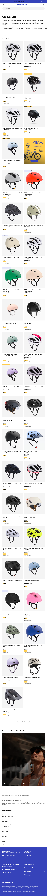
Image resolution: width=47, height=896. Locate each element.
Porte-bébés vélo (5, 814)
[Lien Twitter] (6, 872)
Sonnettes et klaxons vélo (7, 819)
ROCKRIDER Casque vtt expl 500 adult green (12, 646)
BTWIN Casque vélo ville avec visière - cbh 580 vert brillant (34, 226)
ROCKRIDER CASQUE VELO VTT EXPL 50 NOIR (33, 96)
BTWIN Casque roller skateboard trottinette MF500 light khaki (10, 355)
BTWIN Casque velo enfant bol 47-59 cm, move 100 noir (12, 452)
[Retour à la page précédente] (18, 721)
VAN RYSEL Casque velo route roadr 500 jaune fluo (33, 549)
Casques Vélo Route (19, 28)
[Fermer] (44, 1)
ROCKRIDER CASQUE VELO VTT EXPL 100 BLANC (12, 549)
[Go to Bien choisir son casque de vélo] (42, 784)
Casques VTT (28, 28)
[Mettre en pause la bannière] (42, 1)
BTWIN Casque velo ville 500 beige (32, 677)
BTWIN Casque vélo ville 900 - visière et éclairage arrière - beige (33, 516)
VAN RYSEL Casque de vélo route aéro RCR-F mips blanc (13, 129)
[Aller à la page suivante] (28, 721)
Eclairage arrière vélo (6, 824)
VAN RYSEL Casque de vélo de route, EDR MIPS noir (33, 419)
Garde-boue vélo (5, 826)
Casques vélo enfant (7, 28)
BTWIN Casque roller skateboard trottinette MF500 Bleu (31, 581)
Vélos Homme (5, 831)
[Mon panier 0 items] (43, 4)
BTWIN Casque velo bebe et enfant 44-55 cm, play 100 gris (12, 193)
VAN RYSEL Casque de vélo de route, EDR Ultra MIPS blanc (33, 258)
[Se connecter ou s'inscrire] (40, 4)
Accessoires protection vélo (8, 833)
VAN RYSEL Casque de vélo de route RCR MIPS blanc (33, 484)
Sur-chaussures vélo (6, 839)
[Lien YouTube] (8, 872)
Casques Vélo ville (38, 28)
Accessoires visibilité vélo (7, 816)
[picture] (12, 51)
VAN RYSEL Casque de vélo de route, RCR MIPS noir (12, 516)
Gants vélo (4, 838)
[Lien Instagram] (11, 872)
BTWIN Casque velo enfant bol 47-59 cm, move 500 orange (33, 193)
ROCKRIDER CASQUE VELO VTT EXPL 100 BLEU (12, 484)
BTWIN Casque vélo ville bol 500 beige (11, 257)
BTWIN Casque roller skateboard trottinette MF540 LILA (10, 678)
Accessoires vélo (5, 829)
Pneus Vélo (4, 841)
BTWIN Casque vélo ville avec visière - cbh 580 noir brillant (34, 323)
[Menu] (3, 4)
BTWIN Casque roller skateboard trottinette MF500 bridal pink (10, 323)
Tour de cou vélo (5, 834)
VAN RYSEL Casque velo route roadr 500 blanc (12, 64)
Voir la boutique (34, 160)
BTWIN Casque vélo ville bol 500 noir (11, 613)
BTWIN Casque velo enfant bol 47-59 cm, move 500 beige (33, 290)
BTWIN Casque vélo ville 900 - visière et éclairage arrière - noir (12, 419)
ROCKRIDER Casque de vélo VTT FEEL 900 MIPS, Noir (12, 710)
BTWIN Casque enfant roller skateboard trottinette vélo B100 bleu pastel (12, 161)
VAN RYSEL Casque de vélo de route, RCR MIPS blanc (34, 64)
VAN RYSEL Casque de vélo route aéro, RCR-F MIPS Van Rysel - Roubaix (33, 355)
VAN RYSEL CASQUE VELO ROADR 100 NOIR (12, 580)
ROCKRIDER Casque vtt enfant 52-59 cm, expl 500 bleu (33, 452)
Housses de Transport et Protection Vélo (10, 818)
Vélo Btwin (4, 844)
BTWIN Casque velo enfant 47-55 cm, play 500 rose (34, 613)
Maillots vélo (4, 828)
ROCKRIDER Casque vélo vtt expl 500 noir (12, 225)
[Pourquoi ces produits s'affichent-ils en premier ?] (2, 38)
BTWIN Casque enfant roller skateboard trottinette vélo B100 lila (12, 387)
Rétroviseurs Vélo (6, 843)
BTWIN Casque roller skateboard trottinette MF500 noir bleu (10, 96)
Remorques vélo (5, 821)
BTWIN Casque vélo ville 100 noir (31, 128)
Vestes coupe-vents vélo (7, 813)
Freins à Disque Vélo (6, 823)
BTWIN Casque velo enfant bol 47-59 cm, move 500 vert (12, 290)
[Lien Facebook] (3, 872)
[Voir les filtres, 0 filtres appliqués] (4, 35)
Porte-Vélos (4, 836)
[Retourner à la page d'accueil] (22, 5)
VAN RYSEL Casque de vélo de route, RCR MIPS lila (33, 387)
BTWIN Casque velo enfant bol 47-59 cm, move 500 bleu (33, 646)
